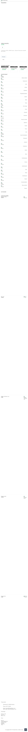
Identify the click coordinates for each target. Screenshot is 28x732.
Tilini (2, 724)
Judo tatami (4, 68)
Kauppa (2, 723)
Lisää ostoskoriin (16, 47)
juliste (4, 51)
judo (2, 51)
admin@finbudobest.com (10, 708)
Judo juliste (23, 68)
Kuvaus (3, 56)
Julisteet (16, 50)
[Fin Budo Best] (4, 0)
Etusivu (2, 720)
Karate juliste (14, 68)
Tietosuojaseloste (4, 721)
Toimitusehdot (3, 722)
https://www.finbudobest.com (10, 709)
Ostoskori (3, 723)
